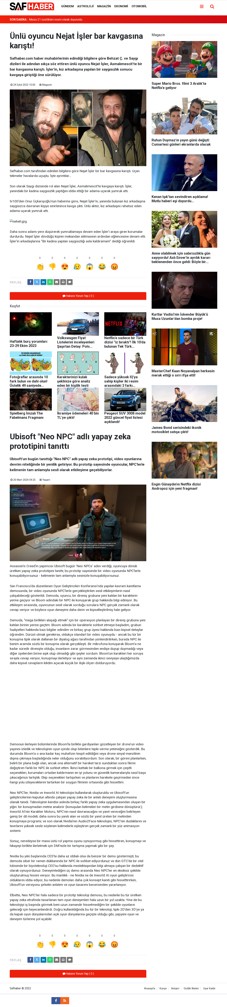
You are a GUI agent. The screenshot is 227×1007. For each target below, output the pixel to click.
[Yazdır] (63, 282)
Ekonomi (121, 6)
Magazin (104, 6)
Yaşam (46, 479)
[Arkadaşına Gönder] (56, 282)
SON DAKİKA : (19, 19)
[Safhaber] (32, 6)
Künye (163, 988)
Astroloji (85, 6)
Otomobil (139, 6)
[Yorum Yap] (70, 282)
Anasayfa (149, 988)
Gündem (67, 6)
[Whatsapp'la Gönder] (50, 282)
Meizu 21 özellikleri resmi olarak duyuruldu (55, 19)
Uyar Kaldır (209, 988)
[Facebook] (30, 282)
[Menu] (201, 6)
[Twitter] (37, 282)
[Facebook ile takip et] (55, 1000)
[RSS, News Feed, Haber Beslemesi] (64, 1000)
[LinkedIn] (43, 282)
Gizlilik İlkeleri (191, 988)
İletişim (175, 988)
